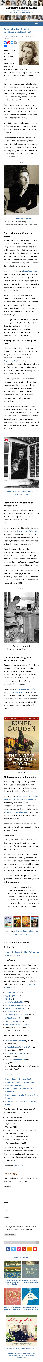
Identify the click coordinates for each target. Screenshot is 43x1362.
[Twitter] (13, 1249)
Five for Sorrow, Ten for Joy (16, 1024)
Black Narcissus (12, 992)
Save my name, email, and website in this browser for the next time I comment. (20, 1228)
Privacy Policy (21, 1357)
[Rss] (29, 1249)
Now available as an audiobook (21, 1348)
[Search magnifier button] (37, 1242)
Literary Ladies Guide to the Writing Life (21, 1354)
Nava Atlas (8, 36)
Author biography (18, 1165)
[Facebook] (8, 1249)
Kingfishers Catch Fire (14, 1002)
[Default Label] (24, 1249)
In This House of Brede (14, 1018)
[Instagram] (19, 1249)
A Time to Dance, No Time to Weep (18, 1047)
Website (6, 1218)
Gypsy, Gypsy (10, 996)
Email (6, 1211)
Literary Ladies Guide (21, 8)
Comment (7, 1186)
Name (6, 1203)
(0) (16, 38)
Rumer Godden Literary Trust (18, 1079)
